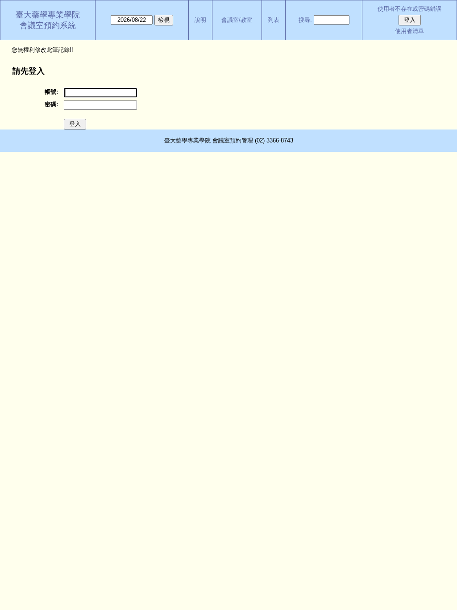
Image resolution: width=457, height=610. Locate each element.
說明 (200, 20)
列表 (273, 20)
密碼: (51, 104)
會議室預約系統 (48, 25)
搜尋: (305, 20)
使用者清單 (409, 31)
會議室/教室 (236, 20)
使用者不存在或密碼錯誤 (409, 8)
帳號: (51, 91)
